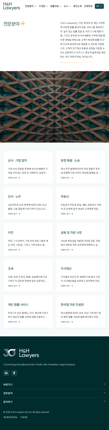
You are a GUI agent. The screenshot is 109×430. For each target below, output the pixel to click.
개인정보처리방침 (10, 417)
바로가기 (7, 384)
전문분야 (29, 6)
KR (98, 6)
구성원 (42, 6)
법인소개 (77, 6)
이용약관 (23, 417)
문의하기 (7, 401)
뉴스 (66, 6)
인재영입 (88, 6)
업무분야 (7, 393)
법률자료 (54, 6)
